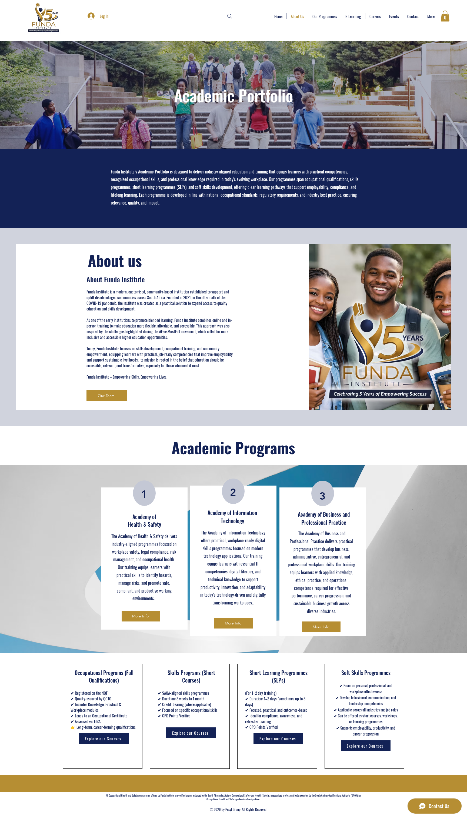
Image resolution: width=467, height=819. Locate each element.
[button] (445, 16)
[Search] (229, 16)
